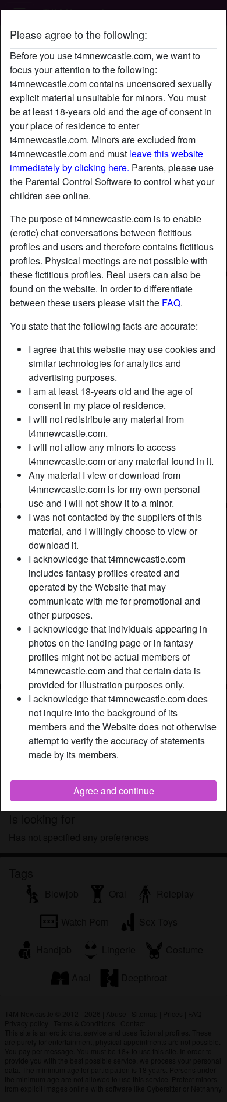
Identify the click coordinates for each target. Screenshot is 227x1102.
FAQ (171, 302)
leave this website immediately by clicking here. (106, 160)
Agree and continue (113, 790)
